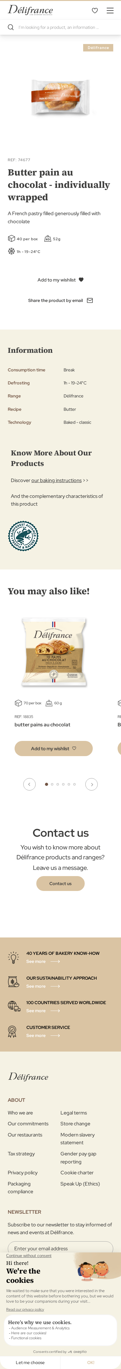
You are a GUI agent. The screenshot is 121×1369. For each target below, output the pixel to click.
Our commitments (28, 1123)
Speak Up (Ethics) (80, 1184)
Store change (75, 1123)
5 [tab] (69, 784)
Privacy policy (23, 1172)
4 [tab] (63, 784)
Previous (29, 784)
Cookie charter (77, 1172)
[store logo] (30, 10)
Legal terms (73, 1113)
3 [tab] (57, 784)
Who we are (20, 1113)
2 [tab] (52, 784)
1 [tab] (46, 784)
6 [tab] (74, 784)
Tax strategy (21, 1153)
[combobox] (60, 27)
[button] (54, 748)
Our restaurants (25, 1135)
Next (91, 784)
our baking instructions (56, 480)
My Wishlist (94, 10)
